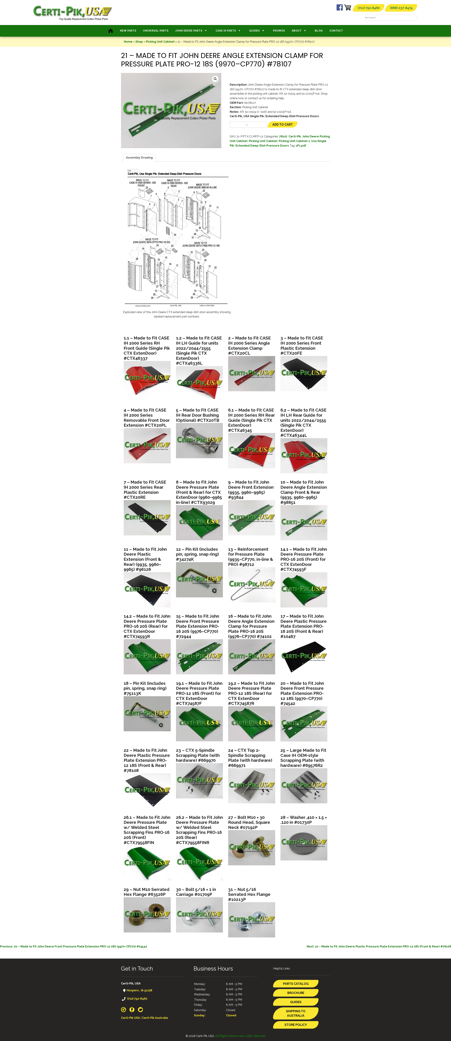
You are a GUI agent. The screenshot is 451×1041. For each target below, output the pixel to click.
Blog (319, 30)
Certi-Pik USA (130, 1018)
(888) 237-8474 (401, 8)
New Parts (128, 30)
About (297, 30)
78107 (283, 136)
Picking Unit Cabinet (160, 41)
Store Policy (296, 1025)
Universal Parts (156, 30)
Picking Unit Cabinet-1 (294, 141)
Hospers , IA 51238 (139, 990)
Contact (336, 30)
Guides (254, 30)
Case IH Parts (226, 30)
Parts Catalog (295, 984)
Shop (139, 41)
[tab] (139, 158)
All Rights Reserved (229, 1036)
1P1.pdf (301, 145)
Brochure (295, 993)
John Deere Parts (188, 30)
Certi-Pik (295, 136)
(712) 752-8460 (369, 8)
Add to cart (282, 124)
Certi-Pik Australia (155, 1018)
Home (128, 41)
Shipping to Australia (295, 1013)
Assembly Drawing (139, 157)
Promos (279, 30)
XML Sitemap (256, 1036)
